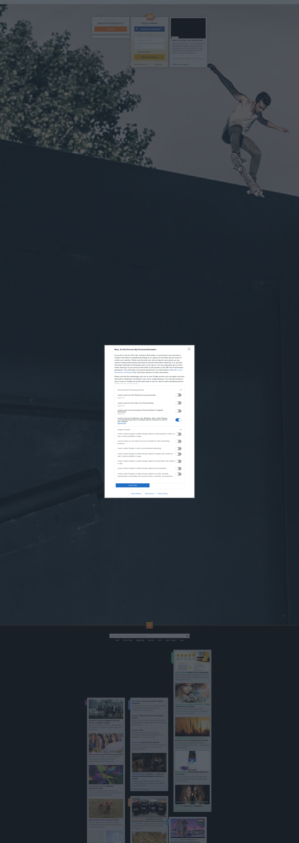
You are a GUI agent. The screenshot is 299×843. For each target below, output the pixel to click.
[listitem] (149, 390)
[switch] (178, 395)
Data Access (149, 493)
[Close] (190, 349)
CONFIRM (132, 485)
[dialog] (149, 421)
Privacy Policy (163, 493)
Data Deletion (136, 493)
